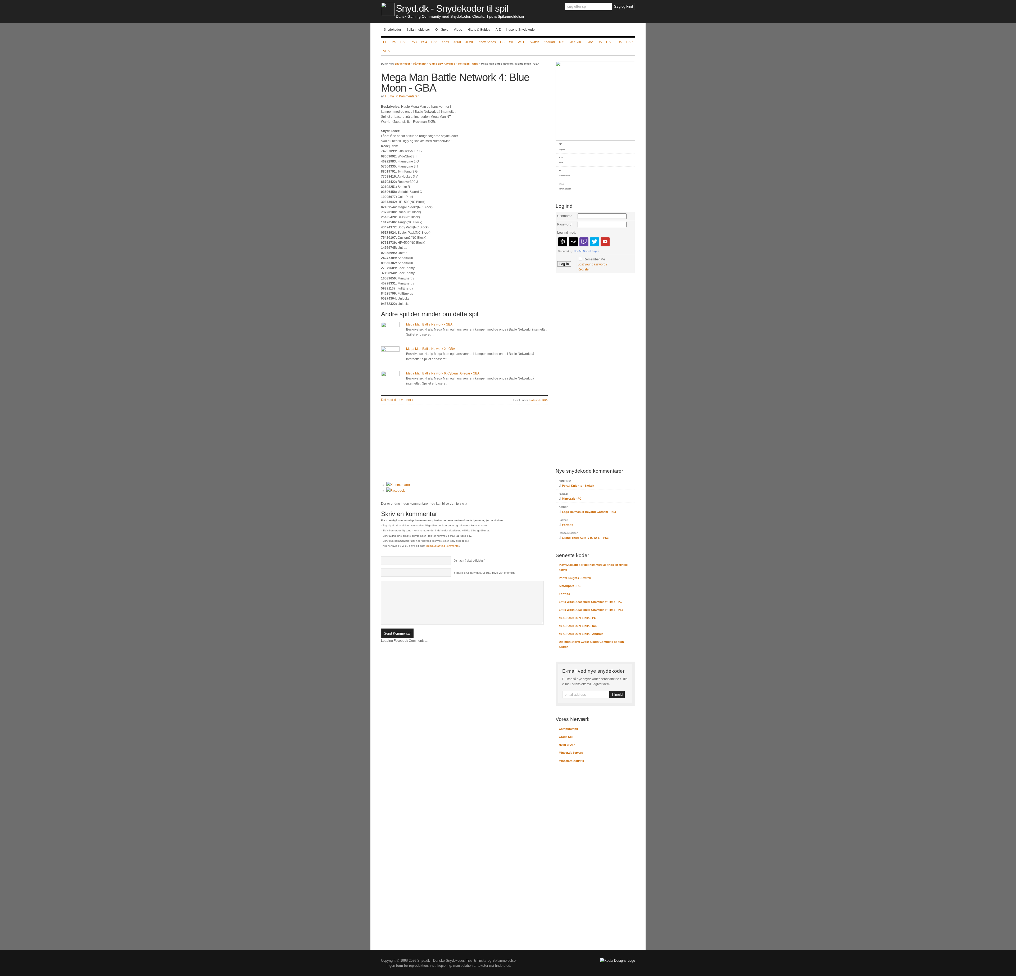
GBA (590, 42)
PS (394, 42)
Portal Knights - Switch (578, 485)
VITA (386, 51)
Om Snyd (441, 29)
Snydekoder (392, 29)
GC (502, 42)
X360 (457, 42)
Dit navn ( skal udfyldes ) (469, 560)
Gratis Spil (566, 736)
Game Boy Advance (442, 63)
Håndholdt (419, 63)
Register (584, 269)
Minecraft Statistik (571, 760)
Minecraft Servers (571, 752)
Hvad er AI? (567, 744)
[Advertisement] (503, 141)
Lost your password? (592, 264)
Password (564, 224)
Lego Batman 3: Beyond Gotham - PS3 (589, 511)
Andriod (549, 42)
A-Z (498, 29)
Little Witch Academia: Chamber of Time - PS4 (591, 609)
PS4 (424, 42)
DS (599, 42)
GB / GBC (575, 42)
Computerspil (568, 728)
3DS (619, 42)
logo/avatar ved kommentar (442, 545)
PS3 (414, 42)
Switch (534, 42)
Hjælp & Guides (479, 29)
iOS (561, 42)
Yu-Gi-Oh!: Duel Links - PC (577, 618)
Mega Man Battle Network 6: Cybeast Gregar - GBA (442, 373)
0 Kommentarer (407, 96)
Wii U (521, 42)
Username (564, 216)
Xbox (445, 42)
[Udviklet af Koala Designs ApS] (617, 961)
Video (458, 29)
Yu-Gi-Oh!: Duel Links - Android (581, 633)
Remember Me (594, 259)
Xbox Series (487, 42)
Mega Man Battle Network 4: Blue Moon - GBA (455, 82)
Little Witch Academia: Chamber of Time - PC (590, 601)
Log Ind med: (566, 232)
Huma (389, 96)
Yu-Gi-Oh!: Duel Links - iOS (578, 625)
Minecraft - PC (572, 498)
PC (385, 42)
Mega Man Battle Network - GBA (429, 324)
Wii (511, 42)
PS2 (403, 42)
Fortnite (567, 524)
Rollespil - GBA (468, 63)
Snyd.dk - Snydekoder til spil (452, 8)
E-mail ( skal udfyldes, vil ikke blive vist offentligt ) (484, 572)
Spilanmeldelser (418, 29)
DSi (608, 42)
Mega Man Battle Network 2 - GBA (430, 349)
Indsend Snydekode (520, 29)
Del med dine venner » (397, 400)
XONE (469, 42)
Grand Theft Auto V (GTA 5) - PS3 (585, 537)
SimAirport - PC (569, 586)
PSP (629, 42)
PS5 (434, 42)
